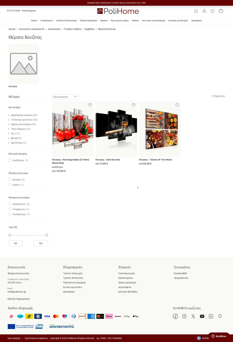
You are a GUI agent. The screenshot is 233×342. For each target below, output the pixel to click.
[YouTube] (202, 316)
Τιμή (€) (13, 227)
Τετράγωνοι (18, 209)
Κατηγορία (15, 107)
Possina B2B (180, 273)
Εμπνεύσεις (19, 142)
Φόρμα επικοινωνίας (18, 273)
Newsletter (69, 291)
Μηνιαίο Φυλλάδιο (128, 291)
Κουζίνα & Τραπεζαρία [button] (66, 20)
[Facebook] (175, 316)
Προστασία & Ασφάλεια (36, 338)
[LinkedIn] (211, 316)
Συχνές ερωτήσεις (72, 287)
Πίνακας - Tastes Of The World (155, 159)
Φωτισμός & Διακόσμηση (32, 28)
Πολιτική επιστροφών (74, 282)
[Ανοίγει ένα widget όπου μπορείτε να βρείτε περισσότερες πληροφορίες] (219, 336)
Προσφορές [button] (196, 20)
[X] (193, 316)
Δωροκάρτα (124, 287)
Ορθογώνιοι (18, 203)
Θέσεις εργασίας (127, 282)
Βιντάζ (16, 138)
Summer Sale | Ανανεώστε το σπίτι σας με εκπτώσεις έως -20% (116, 3)
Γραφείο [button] (104, 20)
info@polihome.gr (17, 291)
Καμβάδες (90, 28)
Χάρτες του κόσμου (23, 124)
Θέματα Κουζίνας (107, 28)
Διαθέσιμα (17, 160)
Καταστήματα (29, 10)
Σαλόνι (16, 184)
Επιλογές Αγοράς (18, 153)
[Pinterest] (219, 316)
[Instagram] (184, 316)
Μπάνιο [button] (135, 20)
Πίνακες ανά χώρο (18, 173)
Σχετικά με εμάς (126, 273)
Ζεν (15, 133)
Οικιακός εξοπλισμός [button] (178, 20)
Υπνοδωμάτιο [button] (46, 20)
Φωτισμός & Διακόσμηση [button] (153, 20)
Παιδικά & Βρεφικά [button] (88, 20)
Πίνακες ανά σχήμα (19, 197)
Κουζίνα (16, 179)
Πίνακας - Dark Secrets (107, 159)
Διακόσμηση (54, 28)
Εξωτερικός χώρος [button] (120, 20)
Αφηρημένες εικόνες (24, 115)
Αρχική (12, 28)
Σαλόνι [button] (34, 20)
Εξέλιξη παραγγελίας (19, 298)
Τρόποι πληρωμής (73, 273)
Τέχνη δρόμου (21, 128)
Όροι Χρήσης (14, 338)
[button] (196, 11)
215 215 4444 (13, 10)
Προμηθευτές (181, 277)
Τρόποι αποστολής (73, 277)
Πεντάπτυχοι (19, 214)
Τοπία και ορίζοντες (24, 119)
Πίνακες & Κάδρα (72, 28)
